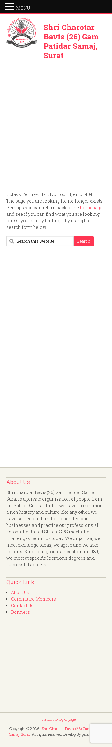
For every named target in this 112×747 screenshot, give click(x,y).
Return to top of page (59, 719)
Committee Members (33, 599)
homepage (91, 207)
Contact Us (22, 605)
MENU (23, 8)
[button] (10, 6)
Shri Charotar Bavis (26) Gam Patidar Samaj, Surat (71, 41)
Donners (20, 612)
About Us (20, 592)
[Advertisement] (56, 123)
